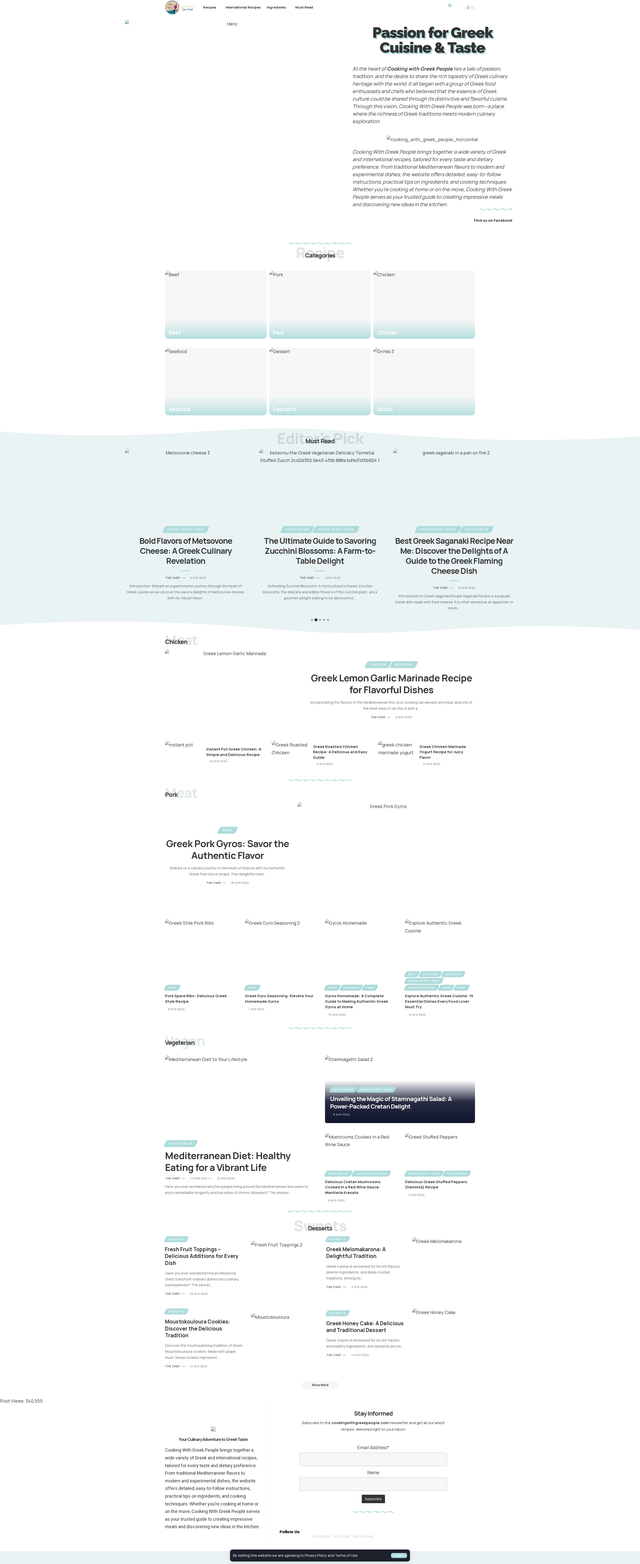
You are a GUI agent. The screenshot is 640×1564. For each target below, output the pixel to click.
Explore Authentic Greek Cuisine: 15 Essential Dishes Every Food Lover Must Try (439, 1001)
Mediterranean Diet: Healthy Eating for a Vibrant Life (227, 1161)
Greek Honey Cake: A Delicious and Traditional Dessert (365, 1327)
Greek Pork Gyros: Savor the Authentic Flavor (227, 849)
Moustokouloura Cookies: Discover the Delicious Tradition (197, 1328)
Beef (175, 332)
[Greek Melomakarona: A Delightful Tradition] (443, 1262)
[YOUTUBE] (342, 1528)
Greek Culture (421, 987)
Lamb (370, 987)
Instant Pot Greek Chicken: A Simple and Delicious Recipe (233, 751)
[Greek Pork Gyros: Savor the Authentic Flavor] (386, 856)
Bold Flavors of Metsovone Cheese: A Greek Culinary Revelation (186, 550)
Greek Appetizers (186, 529)
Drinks (385, 409)
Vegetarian (297, 529)
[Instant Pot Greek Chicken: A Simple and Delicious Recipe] (183, 755)
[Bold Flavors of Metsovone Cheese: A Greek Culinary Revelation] (186, 485)
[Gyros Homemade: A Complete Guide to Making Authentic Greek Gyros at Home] (360, 954)
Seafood (179, 409)
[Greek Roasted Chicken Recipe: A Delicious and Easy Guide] (290, 755)
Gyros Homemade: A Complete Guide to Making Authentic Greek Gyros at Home (356, 1001)
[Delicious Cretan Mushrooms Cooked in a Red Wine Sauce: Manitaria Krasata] (360, 1154)
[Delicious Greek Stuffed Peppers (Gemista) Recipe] (440, 1154)
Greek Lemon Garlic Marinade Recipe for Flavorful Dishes (391, 683)
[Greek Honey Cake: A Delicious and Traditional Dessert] (443, 1334)
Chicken (387, 332)
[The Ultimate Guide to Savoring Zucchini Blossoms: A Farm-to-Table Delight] (320, 485)
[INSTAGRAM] (363, 1528)
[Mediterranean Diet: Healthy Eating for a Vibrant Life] (240, 1101)
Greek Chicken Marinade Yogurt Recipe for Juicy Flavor (443, 752)
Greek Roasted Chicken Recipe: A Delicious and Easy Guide (340, 752)
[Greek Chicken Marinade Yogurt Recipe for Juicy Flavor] (397, 755)
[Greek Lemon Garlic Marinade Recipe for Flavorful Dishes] (232, 690)
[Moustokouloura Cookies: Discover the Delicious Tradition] (282, 1338)
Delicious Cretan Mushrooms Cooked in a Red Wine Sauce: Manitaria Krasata (352, 1187)
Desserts (284, 409)
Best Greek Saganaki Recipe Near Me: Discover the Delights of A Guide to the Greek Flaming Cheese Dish (454, 555)
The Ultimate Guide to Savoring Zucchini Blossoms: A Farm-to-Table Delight (320, 550)
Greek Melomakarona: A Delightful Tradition (356, 1252)
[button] (306, 620)
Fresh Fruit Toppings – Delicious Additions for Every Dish (201, 1256)
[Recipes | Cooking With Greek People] (180, 7)
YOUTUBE (342, 1536)
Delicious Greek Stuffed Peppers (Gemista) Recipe (436, 1184)
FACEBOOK (321, 1536)
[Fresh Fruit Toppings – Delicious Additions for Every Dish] (282, 1266)
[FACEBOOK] (322, 1528)
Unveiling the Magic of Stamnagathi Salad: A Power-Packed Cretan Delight (391, 1102)
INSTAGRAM (363, 1536)
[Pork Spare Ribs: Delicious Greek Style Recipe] (200, 954)
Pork (278, 332)
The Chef (172, 578)
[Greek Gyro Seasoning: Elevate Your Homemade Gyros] (280, 954)
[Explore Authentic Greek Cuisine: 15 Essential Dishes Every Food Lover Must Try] (440, 954)
